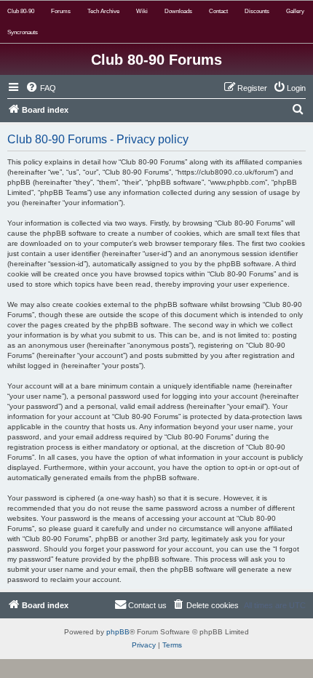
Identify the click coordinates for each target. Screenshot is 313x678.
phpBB (118, 632)
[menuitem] (40, 88)
